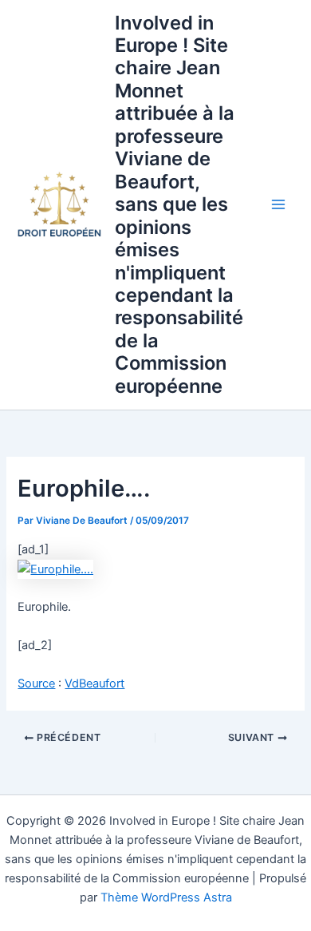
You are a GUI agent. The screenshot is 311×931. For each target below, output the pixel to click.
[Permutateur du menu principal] (278, 204)
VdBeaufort (94, 683)
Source (36, 683)
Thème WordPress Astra (166, 897)
